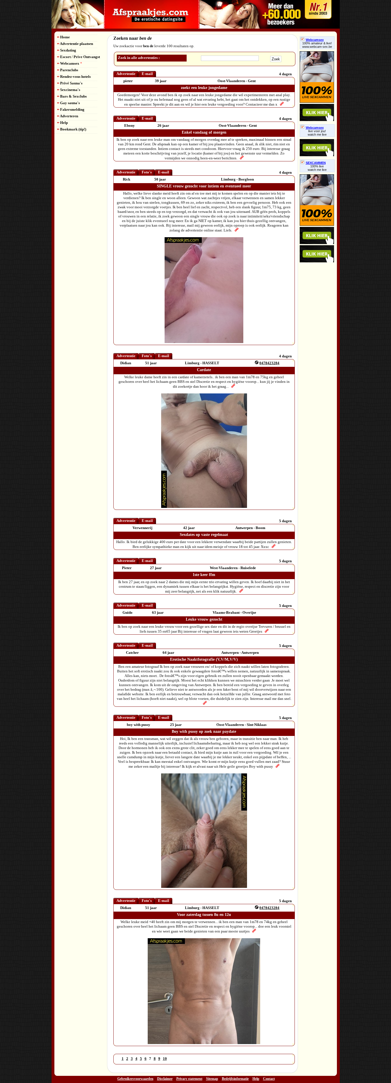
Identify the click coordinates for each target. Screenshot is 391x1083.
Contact (269, 1079)
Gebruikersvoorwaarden (135, 1079)
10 (165, 1058)
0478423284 (269, 363)
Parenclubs (68, 70)
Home (64, 37)
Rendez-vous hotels (75, 76)
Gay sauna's (69, 103)
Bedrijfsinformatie (235, 1079)
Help (63, 122)
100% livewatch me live (317, 168)
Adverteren (68, 116)
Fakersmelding (71, 109)
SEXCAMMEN (316, 163)
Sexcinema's (69, 90)
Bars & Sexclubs (73, 96)
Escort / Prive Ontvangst (79, 57)
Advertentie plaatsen (76, 43)
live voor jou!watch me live (317, 132)
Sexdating (67, 50)
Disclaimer (165, 1079)
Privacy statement (189, 1079)
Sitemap (212, 1079)
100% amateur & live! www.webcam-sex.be (317, 44)
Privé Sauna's (70, 83)
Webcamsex (70, 63)
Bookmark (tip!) (72, 129)
